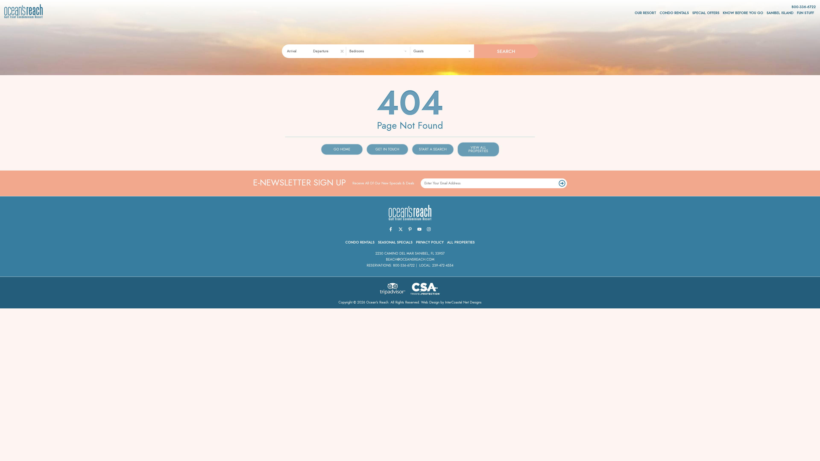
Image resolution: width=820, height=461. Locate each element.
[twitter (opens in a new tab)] (400, 229)
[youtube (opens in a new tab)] (419, 229)
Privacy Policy (430, 242)
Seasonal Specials (395, 242)
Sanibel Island (780, 12)
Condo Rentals (674, 12)
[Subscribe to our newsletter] (562, 183)
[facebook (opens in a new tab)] (391, 229)
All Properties (461, 242)
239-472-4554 (442, 265)
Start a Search (433, 149)
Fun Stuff (805, 12)
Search (506, 51)
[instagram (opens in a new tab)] (429, 229)
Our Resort (645, 12)
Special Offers (705, 12)
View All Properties (478, 149)
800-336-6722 (404, 265)
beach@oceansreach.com (410, 259)
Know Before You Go (743, 12)
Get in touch (387, 149)
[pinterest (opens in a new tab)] (410, 229)
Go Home (342, 149)
